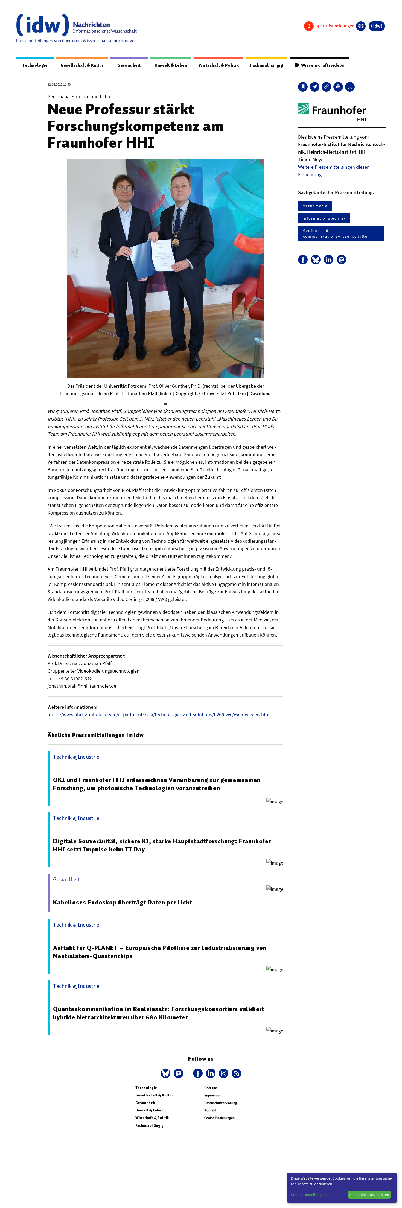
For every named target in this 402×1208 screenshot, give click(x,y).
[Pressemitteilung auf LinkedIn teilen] (328, 259)
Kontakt (210, 1110)
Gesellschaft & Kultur (81, 65)
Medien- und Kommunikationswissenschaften (336, 233)
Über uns (210, 1088)
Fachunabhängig (266, 65)
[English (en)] (361, 26)
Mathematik (314, 205)
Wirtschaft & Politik (219, 65)
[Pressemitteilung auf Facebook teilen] (303, 259)
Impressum (212, 1095)
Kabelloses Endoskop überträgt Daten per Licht (122, 902)
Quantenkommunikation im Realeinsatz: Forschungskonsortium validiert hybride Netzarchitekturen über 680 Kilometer (158, 1013)
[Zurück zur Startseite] (76, 28)
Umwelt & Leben (171, 65)
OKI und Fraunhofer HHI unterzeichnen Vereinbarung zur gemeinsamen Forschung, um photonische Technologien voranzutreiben (156, 784)
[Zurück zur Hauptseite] (377, 26)
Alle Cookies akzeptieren (369, 1194)
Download (260, 393)
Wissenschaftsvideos (321, 65)
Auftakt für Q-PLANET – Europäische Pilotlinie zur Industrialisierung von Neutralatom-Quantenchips (160, 952)
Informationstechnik (324, 218)
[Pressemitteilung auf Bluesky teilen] (316, 259)
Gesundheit (129, 65)
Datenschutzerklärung (220, 1103)
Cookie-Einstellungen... (309, 1194)
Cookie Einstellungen (219, 1118)
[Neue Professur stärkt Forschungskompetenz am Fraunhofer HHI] (314, 87)
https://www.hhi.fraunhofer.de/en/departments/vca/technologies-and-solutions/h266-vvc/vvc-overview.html (159, 714)
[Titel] (303, 87)
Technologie (35, 65)
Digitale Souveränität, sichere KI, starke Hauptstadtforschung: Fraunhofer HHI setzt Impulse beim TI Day (162, 845)
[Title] (326, 87)
